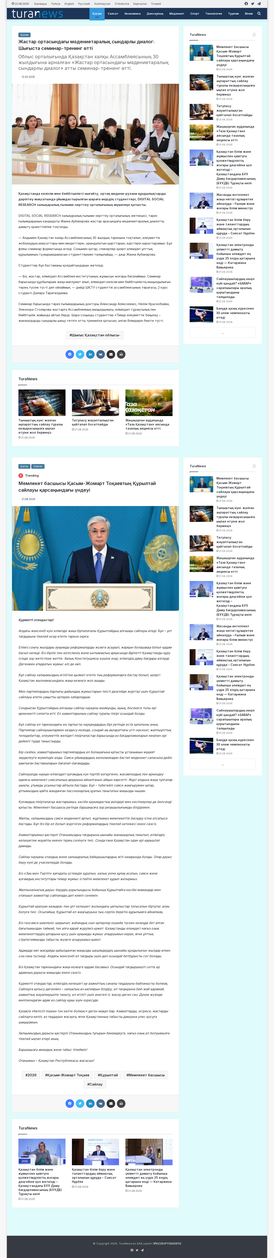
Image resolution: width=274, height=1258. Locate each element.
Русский (84, 3)
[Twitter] (80, 354)
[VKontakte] (100, 354)
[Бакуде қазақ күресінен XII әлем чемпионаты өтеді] (201, 314)
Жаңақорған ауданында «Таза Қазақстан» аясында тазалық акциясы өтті (147, 424)
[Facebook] (70, 354)
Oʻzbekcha (122, 3)
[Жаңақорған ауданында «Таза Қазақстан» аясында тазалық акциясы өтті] (149, 402)
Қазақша (40, 3)
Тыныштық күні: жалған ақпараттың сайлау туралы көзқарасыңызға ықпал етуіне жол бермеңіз (235, 85)
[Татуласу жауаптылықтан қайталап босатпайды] (95, 402)
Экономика (132, 13)
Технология (213, 13)
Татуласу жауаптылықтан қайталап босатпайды (234, 110)
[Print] (121, 354)
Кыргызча (140, 3)
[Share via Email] (111, 354)
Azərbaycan (102, 3)
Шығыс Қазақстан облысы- (96, 335)
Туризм (233, 13)
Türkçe (55, 3)
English (69, 3)
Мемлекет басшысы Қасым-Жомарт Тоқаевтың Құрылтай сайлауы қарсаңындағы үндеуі (235, 56)
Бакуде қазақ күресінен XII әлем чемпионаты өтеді (235, 313)
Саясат (113, 13)
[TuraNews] (37, 13)
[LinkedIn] (90, 354)
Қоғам (97, 13)
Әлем (249, 13)
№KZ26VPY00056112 (167, 1243)
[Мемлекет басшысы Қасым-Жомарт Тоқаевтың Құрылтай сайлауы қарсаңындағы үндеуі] (201, 53)
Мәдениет (176, 13)
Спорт (194, 13)
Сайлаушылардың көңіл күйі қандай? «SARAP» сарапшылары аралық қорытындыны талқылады (235, 288)
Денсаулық (155, 13)
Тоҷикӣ (156, 3)
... (222, 332)
